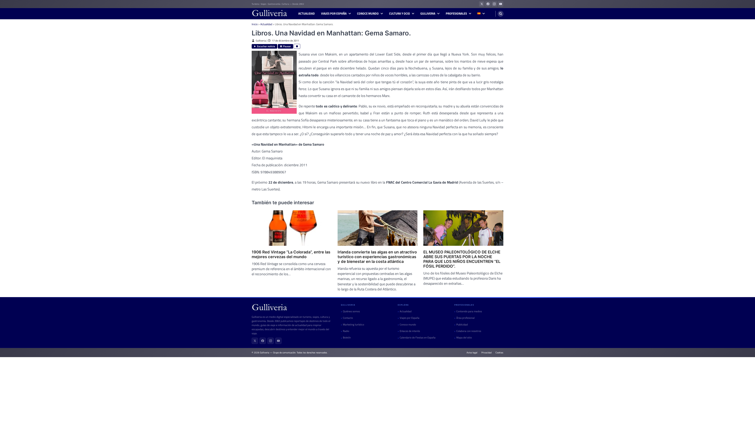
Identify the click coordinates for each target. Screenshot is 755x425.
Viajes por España (334, 13)
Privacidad (486, 352)
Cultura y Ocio (399, 13)
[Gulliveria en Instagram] (494, 4)
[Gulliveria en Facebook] (488, 4)
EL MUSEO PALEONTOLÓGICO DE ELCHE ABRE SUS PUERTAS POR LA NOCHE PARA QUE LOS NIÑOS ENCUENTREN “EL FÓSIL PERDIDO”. (461, 259)
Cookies (499, 352)
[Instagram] (270, 341)
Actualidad (306, 13)
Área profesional (465, 318)
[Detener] (297, 46)
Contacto (348, 318)
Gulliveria (427, 13)
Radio (346, 331)
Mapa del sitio (464, 337)
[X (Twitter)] (255, 341)
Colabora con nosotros (468, 331)
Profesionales (456, 13)
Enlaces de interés (410, 331)
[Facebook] (263, 341)
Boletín (347, 337)
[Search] (501, 14)
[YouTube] (278, 341)
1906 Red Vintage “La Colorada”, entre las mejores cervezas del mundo (291, 254)
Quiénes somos (351, 311)
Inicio (255, 24)
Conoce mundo (368, 13)
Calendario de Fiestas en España (418, 337)
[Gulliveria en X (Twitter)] (481, 4)
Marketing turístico (353, 324)
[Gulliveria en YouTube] (500, 4)
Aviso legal (472, 352)
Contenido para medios (469, 311)
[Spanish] (481, 13)
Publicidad (462, 324)
